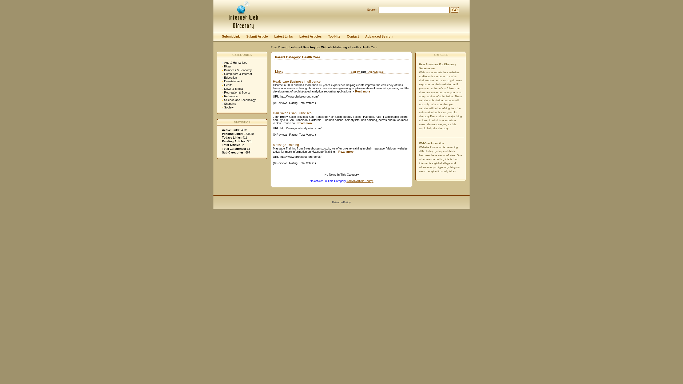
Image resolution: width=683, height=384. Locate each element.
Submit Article (257, 36)
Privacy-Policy (341, 202)
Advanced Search (378, 36)
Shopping (230, 103)
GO (455, 10)
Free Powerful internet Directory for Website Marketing (309, 47)
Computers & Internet (238, 73)
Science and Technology (240, 100)
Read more (362, 91)
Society (229, 107)
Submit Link (231, 36)
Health (354, 47)
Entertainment (233, 81)
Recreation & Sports (237, 92)
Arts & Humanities (235, 62)
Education (230, 77)
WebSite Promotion (431, 143)
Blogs (227, 66)
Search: (372, 9)
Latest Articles (310, 36)
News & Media (233, 88)
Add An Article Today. (360, 181)
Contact (353, 36)
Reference (231, 96)
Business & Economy (238, 70)
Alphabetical (376, 72)
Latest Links (283, 36)
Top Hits (334, 36)
